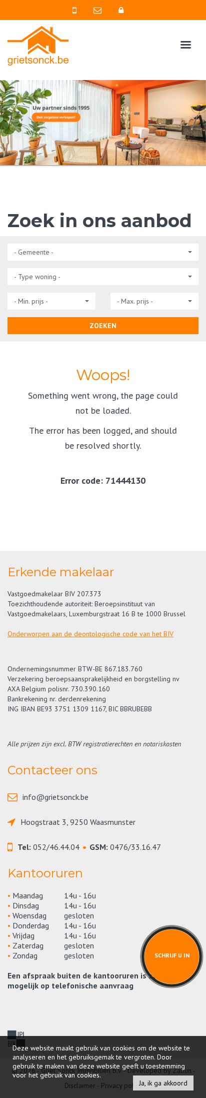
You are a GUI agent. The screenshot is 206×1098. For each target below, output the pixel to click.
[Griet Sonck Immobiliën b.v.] (38, 45)
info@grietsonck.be (55, 797)
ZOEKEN (103, 325)
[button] (103, 252)
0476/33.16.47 (135, 847)
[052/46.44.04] (78, 10)
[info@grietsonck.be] (101, 10)
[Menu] (185, 47)
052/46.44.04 (56, 847)
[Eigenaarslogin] (123, 10)
